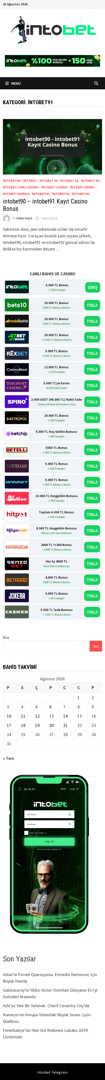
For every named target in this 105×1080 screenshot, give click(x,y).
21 (65, 725)
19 (37, 725)
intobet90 (11, 180)
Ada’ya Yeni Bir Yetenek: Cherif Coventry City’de (46, 1005)
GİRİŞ (93, 287)
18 (23, 725)
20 (51, 725)
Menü (15, 83)
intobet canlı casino (21, 187)
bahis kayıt (24, 218)
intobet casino (54, 187)
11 (23, 716)
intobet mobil (82, 187)
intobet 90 (49, 180)
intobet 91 (69, 180)
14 (65, 716)
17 (9, 725)
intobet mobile (16, 194)
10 (9, 716)
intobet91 (40, 194)
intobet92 (60, 194)
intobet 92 (90, 180)
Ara (6, 637)
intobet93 (80, 194)
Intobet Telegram (52, 1072)
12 (37, 716)
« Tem (8, 758)
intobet (30, 180)
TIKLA (92, 305)
